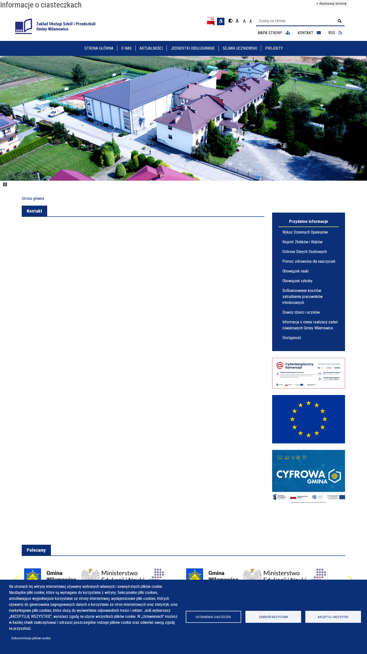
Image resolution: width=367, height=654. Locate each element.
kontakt (306, 32)
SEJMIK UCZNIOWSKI (240, 48)
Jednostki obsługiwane (193, 48)
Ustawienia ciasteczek (213, 617)
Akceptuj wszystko (333, 617)
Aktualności (151, 48)
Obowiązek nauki (295, 271)
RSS (332, 32)
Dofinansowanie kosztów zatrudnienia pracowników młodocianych (302, 296)
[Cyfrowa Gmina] (308, 477)
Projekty (274, 48)
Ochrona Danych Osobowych (304, 251)
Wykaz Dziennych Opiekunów (305, 232)
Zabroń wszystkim (273, 617)
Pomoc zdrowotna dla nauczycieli (308, 261)
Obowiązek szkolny (297, 280)
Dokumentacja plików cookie (31, 638)
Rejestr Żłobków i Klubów (302, 242)
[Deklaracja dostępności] (220, 21)
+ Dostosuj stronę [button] (331, 3)
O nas (126, 48)
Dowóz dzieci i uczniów (301, 312)
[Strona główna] (55, 26)
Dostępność (291, 337)
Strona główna (98, 48)
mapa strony (270, 32)
